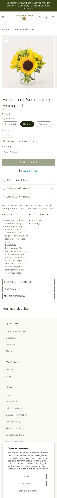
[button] (40, 17)
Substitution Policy (15, 435)
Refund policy (13, 428)
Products (10, 344)
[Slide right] (35, 93)
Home (5, 29)
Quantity (7, 130)
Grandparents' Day (15, 331)
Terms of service (14, 441)
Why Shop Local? (15, 408)
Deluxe (27, 124)
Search (9, 369)
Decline (27, 483)
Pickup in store (26, 141)
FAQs (8, 395)
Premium (44, 124)
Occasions (11, 338)
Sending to (12, 146)
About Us (10, 351)
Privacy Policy (40, 468)
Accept (27, 476)
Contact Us (11, 401)
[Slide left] (22, 93)
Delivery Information (16, 415)
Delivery (10, 141)
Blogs (9, 376)
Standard (10, 124)
